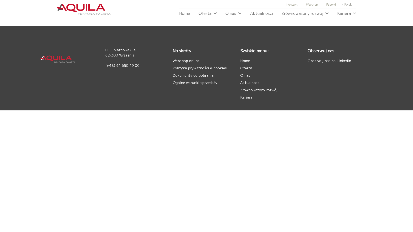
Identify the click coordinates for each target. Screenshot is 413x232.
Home (184, 13)
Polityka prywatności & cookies (200, 67)
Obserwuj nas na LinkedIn (329, 60)
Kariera (344, 13)
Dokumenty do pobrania (193, 75)
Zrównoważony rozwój (302, 13)
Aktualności (261, 13)
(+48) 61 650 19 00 (122, 65)
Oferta (205, 13)
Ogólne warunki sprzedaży (195, 82)
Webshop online (186, 60)
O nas (230, 13)
